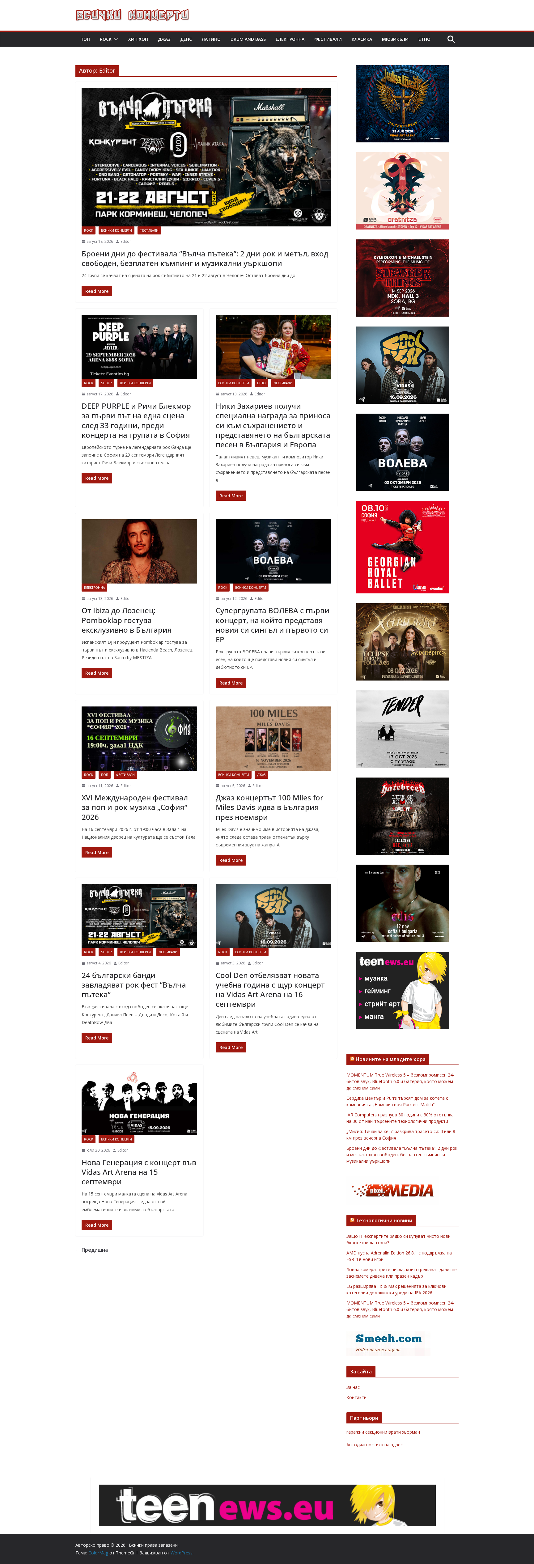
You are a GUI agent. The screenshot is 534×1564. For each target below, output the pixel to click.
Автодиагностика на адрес (374, 1445)
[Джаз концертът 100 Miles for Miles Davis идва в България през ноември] (273, 738)
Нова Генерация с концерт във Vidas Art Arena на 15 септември (139, 1172)
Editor (126, 241)
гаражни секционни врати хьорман (383, 1432)
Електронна (290, 39)
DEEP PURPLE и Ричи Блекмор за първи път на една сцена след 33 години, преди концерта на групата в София (136, 420)
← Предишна (91, 1249)
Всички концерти (116, 230)
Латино (211, 39)
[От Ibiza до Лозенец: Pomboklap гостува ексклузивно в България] (139, 551)
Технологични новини (384, 1220)
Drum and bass (248, 39)
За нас (353, 1387)
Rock (106, 39)
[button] (115, 39)
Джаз (164, 39)
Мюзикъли (395, 39)
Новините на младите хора (391, 1059)
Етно (424, 39)
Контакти (356, 1397)
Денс (186, 39)
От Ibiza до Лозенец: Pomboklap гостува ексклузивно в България (127, 619)
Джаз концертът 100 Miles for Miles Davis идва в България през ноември (269, 807)
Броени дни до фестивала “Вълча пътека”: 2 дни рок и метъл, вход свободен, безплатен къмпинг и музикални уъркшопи (205, 258)
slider (106, 383)
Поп (85, 39)
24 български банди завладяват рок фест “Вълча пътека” (134, 984)
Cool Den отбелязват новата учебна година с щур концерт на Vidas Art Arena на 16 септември (270, 989)
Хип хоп (138, 39)
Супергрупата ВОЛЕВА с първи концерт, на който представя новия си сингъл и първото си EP (272, 624)
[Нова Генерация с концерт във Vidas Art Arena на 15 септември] (139, 1103)
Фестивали (328, 39)
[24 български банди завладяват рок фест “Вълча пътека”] (139, 916)
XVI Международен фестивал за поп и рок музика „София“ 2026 (135, 807)
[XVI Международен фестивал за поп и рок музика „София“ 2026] (139, 738)
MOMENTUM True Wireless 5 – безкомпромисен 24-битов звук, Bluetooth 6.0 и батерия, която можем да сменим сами (400, 1081)
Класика (362, 39)
